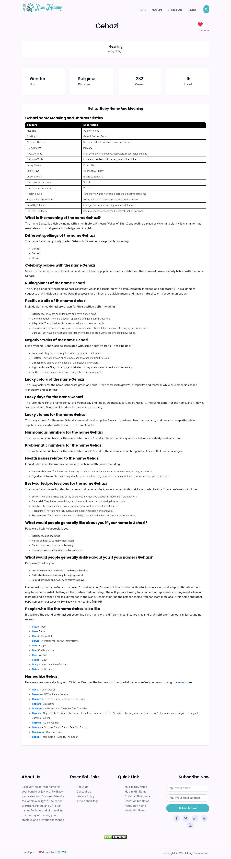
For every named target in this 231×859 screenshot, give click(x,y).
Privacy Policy (85, 796)
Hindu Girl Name (135, 810)
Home (142, 9)
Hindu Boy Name (135, 805)
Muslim (157, 9)
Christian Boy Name (137, 796)
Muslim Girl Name (135, 791)
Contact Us (84, 791)
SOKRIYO (60, 852)
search (182, 682)
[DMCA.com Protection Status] (115, 837)
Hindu (192, 9)
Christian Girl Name (137, 801)
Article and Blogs (87, 801)
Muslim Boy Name (136, 786)
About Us (82, 786)
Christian (175, 9)
